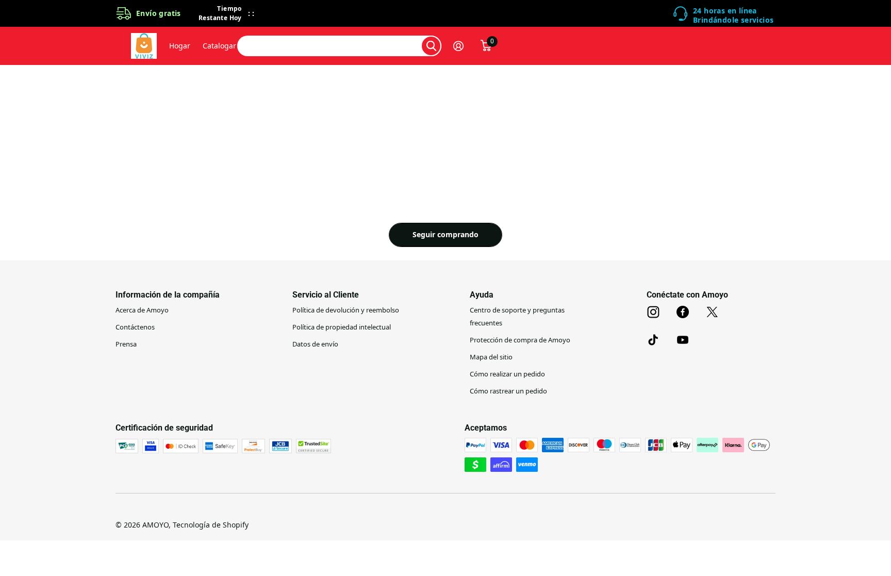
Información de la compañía (168, 295)
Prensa (126, 344)
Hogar (179, 46)
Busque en (431, 46)
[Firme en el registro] (462, 46)
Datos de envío (315, 344)
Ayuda (481, 295)
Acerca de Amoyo (142, 310)
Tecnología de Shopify (211, 525)
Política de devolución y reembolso (345, 310)
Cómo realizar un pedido (507, 373)
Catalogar (219, 46)
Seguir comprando (445, 234)
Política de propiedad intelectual (341, 327)
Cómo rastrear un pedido (508, 391)
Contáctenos (135, 327)
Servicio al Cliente (325, 295)
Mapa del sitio (491, 356)
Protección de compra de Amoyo (520, 339)
